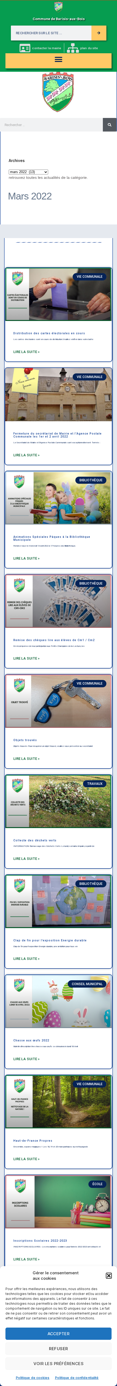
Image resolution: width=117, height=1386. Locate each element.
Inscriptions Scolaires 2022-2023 (40, 1241)
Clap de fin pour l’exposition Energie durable (50, 940)
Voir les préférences (58, 1363)
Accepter (59, 1333)
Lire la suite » (26, 352)
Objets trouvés (25, 740)
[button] (109, 1275)
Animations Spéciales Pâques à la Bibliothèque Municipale (51, 538)
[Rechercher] (98, 33)
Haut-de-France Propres (33, 1140)
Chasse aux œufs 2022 (31, 1040)
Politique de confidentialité (77, 1378)
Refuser (58, 1348)
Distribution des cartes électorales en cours (49, 333)
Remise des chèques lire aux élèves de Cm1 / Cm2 (54, 640)
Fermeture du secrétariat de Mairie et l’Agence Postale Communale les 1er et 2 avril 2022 (57, 435)
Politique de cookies (33, 1378)
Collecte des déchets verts (35, 840)
